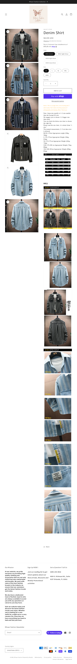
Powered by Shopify (28, 657)
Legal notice (69, 659)
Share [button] (48, 547)
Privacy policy (47, 657)
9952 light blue (63, 54)
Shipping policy (68, 657)
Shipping (46, 41)
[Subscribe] (39, 632)
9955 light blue (52, 58)
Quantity (46, 79)
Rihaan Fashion (18, 657)
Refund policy (38, 657)
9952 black (49, 54)
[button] (6, 14)
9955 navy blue (52, 63)
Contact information (58, 659)
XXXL (47, 75)
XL (58, 71)
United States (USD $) (13, 650)
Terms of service (57, 657)
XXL (65, 71)
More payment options (58, 101)
